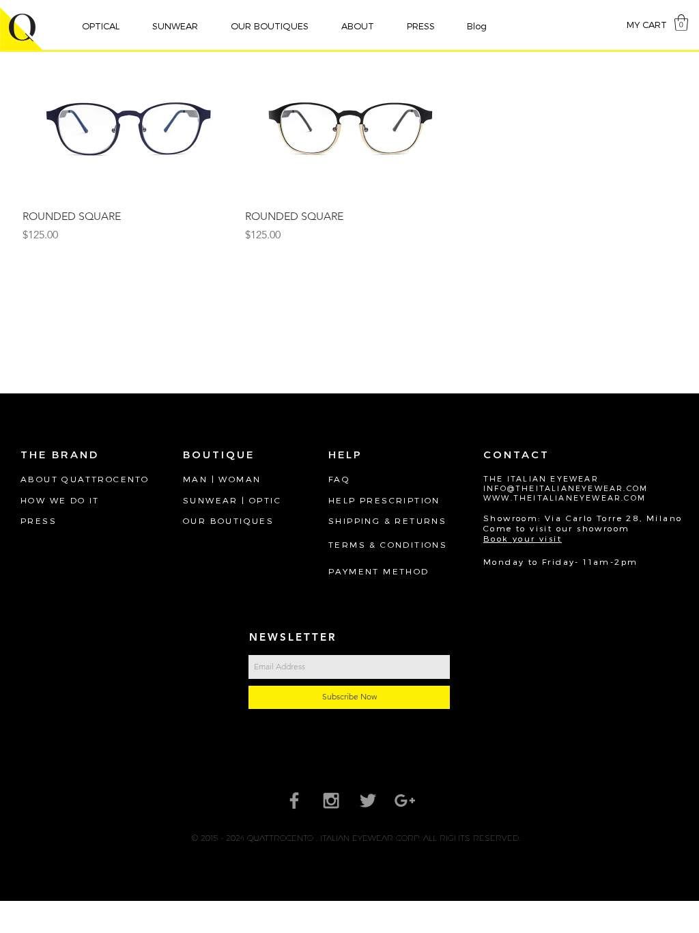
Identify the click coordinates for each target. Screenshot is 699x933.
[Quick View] (127, 128)
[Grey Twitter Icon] (368, 800)
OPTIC (265, 500)
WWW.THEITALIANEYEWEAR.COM (564, 497)
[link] (681, 22)
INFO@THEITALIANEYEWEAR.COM (565, 488)
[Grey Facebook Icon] (294, 800)
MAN (195, 479)
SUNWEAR (210, 500)
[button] (107, 26)
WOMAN (239, 479)
